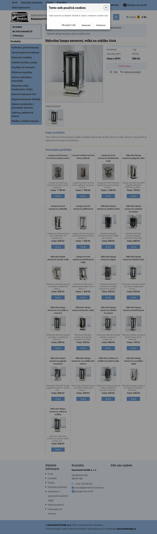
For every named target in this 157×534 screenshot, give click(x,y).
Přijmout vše (69, 25)
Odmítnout (101, 25)
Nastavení (86, 25)
